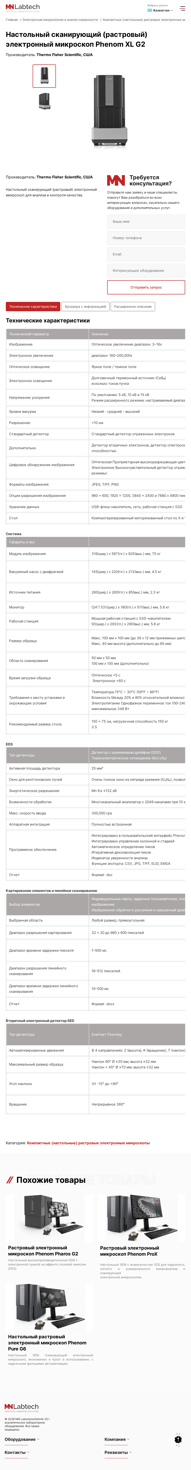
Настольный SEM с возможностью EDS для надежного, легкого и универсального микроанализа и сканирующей (142, 1269)
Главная (12, 19)
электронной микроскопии (120, 1277)
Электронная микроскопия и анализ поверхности (61, 19)
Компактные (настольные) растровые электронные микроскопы (88, 1143)
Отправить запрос (146, 287)
